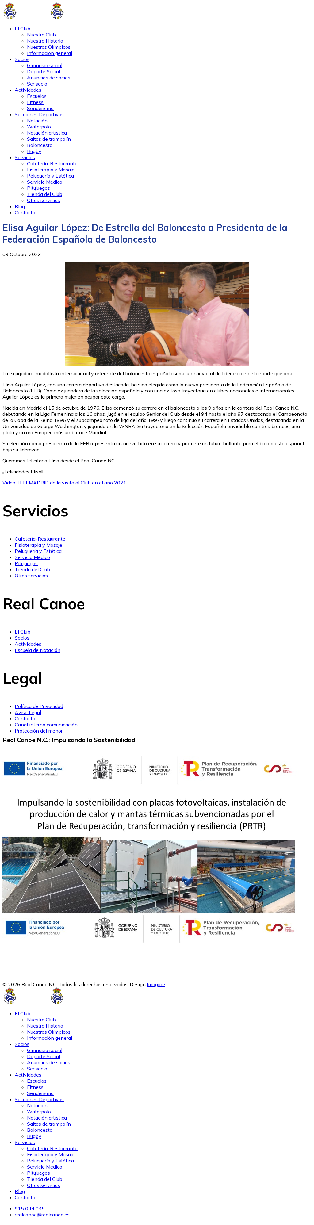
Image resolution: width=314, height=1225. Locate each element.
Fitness (35, 102)
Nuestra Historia (45, 41)
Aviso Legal (28, 712)
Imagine (156, 984)
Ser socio (37, 84)
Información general (49, 53)
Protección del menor (39, 731)
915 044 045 (30, 1208)
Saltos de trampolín (49, 139)
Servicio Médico (44, 182)
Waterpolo (39, 127)
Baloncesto (39, 145)
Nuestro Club (41, 35)
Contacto (25, 212)
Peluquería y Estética (50, 176)
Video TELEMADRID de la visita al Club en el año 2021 (64, 483)
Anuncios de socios (48, 78)
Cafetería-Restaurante (52, 163)
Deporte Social (43, 71)
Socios (22, 59)
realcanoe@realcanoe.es (42, 1215)
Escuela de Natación (37, 650)
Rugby (34, 151)
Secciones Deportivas (39, 114)
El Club (22, 28)
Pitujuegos (38, 188)
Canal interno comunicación (46, 725)
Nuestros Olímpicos (49, 47)
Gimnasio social (44, 65)
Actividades (28, 90)
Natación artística (47, 133)
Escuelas (37, 96)
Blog (20, 206)
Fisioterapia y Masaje (51, 170)
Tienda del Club (44, 194)
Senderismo (40, 108)
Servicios (25, 157)
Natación (37, 120)
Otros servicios (43, 200)
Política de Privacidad (39, 706)
